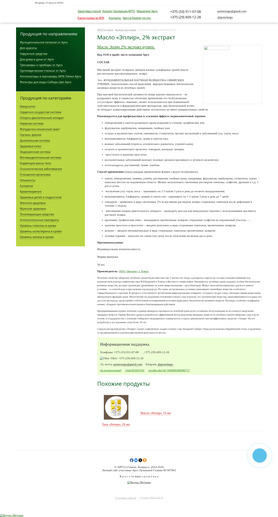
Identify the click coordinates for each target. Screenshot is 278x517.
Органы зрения (30, 135)
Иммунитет (28, 106)
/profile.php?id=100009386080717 (169, 370)
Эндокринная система (35, 152)
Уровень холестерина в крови (41, 231)
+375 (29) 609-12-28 (185, 17)
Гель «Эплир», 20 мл (116, 424)
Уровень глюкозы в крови (38, 225)
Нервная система (31, 123)
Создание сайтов (125, 497)
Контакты (115, 18)
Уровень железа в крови (37, 237)
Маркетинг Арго (147, 11)
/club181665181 (134, 370)
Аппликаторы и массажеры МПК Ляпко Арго (50, 76)
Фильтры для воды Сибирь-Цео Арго (45, 82)
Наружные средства (33, 53)
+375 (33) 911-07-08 (185, 11)
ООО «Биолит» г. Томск (133, 271)
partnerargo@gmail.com (231, 11)
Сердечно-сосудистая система (40, 112)
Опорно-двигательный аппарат (42, 118)
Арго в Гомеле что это (137, 18)
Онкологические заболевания (41, 169)
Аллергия (26, 186)
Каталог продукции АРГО (118, 11)
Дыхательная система (35, 140)
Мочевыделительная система (40, 157)
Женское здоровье (33, 203)
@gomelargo (225, 17)
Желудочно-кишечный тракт (40, 129)
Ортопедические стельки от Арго (43, 70)
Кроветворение (30, 191)
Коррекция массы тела (35, 163)
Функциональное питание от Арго (44, 42)
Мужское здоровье (33, 208)
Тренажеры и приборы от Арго (41, 65)
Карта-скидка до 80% (91, 18)
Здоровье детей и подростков (40, 197)
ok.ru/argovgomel (110, 370)
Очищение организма (35, 174)
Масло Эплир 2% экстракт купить (126, 47)
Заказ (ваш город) (89, 11)
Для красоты (28, 48)
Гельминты (27, 180)
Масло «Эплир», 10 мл (156, 413)
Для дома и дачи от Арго (37, 59)
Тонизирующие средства (37, 214)
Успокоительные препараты (39, 220)
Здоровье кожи (30, 146)
